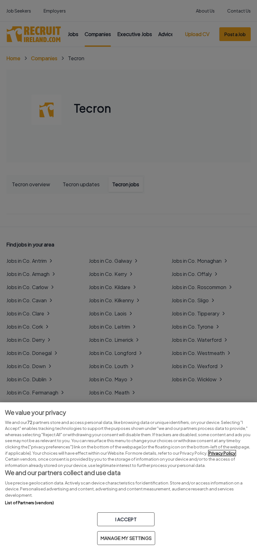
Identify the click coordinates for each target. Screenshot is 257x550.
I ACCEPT (126, 519)
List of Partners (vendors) (29, 502)
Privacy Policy (222, 453)
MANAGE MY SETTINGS (126, 538)
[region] (128, 476)
